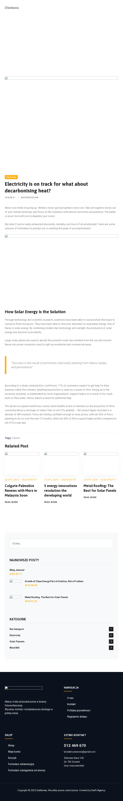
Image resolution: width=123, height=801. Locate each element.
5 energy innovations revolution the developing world (60, 490)
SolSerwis (42, 790)
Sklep (11, 745)
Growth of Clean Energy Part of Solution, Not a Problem (54, 581)
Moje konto (14, 751)
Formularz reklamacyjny (21, 764)
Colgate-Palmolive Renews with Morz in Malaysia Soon (21, 490)
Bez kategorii (17, 629)
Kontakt (71, 704)
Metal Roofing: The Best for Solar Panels (46, 597)
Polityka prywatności (78, 710)
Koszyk (12, 757)
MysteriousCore (29, 197)
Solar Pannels (17, 641)
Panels (16, 438)
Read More (11, 502)
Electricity (11, 177)
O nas (70, 698)
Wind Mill (14, 647)
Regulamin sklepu (77, 716)
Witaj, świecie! (17, 570)
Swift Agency (98, 790)
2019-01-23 (31, 601)
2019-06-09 (31, 585)
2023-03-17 (16, 574)
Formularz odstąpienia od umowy (26, 770)
